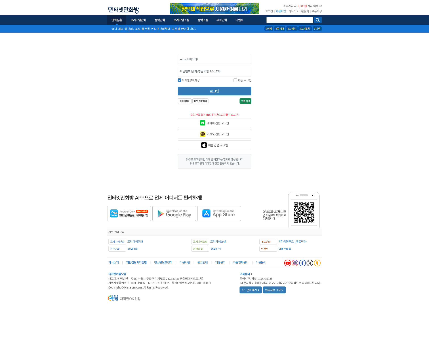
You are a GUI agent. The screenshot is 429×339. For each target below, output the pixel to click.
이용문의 (261, 262)
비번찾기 (304, 11)
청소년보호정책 (163, 262)
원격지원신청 (272, 290)
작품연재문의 (240, 262)
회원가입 (280, 11)
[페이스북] (302, 263)
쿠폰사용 (316, 11)
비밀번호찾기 (200, 101)
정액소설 (215, 249)
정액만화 (132, 249)
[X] (310, 263)
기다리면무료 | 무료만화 (292, 241)
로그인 (269, 11)
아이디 (292, 11)
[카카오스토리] (317, 263)
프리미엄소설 (218, 241)
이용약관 (185, 262)
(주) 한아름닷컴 (117, 274)
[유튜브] (287, 263)
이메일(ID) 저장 (191, 80)
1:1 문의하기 (249, 290)
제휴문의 (220, 262)
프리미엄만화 (135, 241)
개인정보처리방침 (136, 262)
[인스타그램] (295, 263)
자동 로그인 (244, 80)
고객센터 (245, 274)
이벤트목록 (284, 249)
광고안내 (203, 262)
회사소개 (113, 262)
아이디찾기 (184, 101)
